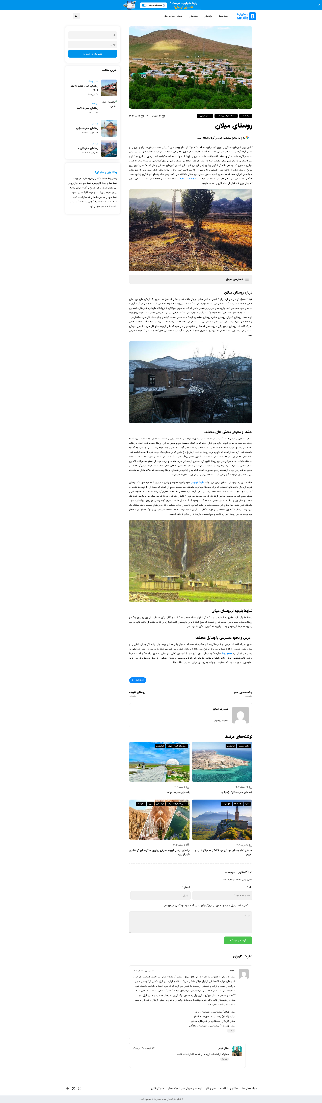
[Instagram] (79, 1088)
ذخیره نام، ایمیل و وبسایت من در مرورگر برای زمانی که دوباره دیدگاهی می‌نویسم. (206, 905)
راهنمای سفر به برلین (87, 128)
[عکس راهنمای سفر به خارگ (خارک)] (222, 762)
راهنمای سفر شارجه (88, 148)
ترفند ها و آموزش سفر (192, 1088)
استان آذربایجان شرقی (226, 115)
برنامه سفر (173, 1088)
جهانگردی (193, 16)
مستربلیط (223, 16)
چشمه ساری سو (243, 694)
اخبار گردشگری (157, 1088)
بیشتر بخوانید (219, 720)
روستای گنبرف (137, 694)
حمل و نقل (169, 16)
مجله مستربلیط (249, 1088)
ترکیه (247, 803)
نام (249, 887)
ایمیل (186, 887)
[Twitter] (73, 1088)
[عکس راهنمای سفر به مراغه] (159, 762)
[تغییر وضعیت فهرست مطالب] (247, 279)
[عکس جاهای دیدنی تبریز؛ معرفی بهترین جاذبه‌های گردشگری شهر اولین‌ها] (159, 820)
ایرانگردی (208, 16)
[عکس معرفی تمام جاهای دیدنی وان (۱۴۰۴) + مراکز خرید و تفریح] (222, 820)
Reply (231, 1030)
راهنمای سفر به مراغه (178, 792)
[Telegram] (67, 1088)
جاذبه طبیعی (204, 115)
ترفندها (95, 103)
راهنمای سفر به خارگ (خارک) (236, 792)
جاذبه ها (246, 115)
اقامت (180, 16)
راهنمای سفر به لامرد (87, 108)
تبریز (150, 803)
